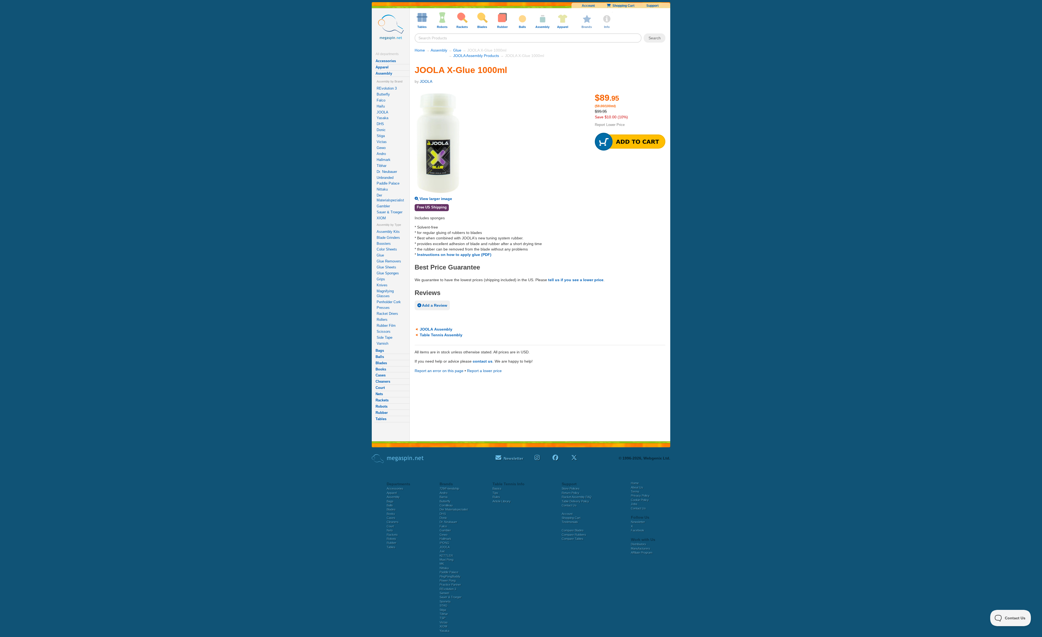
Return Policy (570, 493)
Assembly (384, 73)
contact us (483, 361)
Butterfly (383, 94)
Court (380, 388)
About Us (637, 487)
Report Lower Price (610, 125)
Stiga (381, 136)
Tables (381, 419)
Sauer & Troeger (389, 212)
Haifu (381, 106)
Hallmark (383, 160)
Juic (442, 551)
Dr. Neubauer (387, 172)
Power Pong (448, 580)
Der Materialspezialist (390, 197)
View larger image (435, 199)
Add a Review (434, 305)
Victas (382, 142)
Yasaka (382, 118)
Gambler (383, 206)
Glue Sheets (386, 267)
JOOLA (382, 112)
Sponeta (445, 601)
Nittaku (382, 189)
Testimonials (570, 522)
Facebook (637, 530)
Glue (380, 255)
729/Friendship (449, 488)
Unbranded (385, 178)
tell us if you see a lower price (575, 280)
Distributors (638, 544)
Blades (381, 363)
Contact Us (569, 505)
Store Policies (571, 488)
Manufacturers (640, 548)
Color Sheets (387, 249)
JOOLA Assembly (436, 329)
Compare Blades (573, 530)
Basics (497, 488)
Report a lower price (484, 371)
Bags (380, 350)
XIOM (381, 218)
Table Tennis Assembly (441, 335)
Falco (381, 100)
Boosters (384, 244)
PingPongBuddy (450, 576)
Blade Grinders (388, 238)
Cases (381, 375)
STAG (443, 605)
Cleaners (383, 381)
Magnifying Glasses (385, 293)
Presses (383, 308)
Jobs (634, 504)
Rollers (382, 320)
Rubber (382, 413)
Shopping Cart (622, 6)
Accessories (386, 61)
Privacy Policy (640, 495)
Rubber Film (386, 326)
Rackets (382, 400)
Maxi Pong (446, 559)
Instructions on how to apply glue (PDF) (454, 254)
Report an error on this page (439, 371)
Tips (495, 493)
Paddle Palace (388, 183)
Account (588, 6)
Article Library (502, 501)
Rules (496, 497)
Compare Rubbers (574, 534)
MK (442, 563)
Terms (635, 491)
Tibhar (381, 166)
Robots (381, 406)
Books (381, 369)
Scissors (383, 331)
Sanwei (444, 593)
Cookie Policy (640, 500)
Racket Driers (387, 314)
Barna (443, 497)
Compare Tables (572, 538)
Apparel (382, 67)
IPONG (444, 542)
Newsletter (638, 522)
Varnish (382, 343)
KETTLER (446, 555)
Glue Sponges (388, 273)
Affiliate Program (641, 552)
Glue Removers (389, 261)
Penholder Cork (389, 302)
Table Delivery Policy (575, 501)
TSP (442, 618)
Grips (381, 279)
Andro (381, 154)
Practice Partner (450, 584)
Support (652, 6)
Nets (379, 394)
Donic (381, 130)
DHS (380, 124)
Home (420, 50)
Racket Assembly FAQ (577, 497)
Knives (382, 285)
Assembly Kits (388, 232)
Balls (380, 357)
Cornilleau (446, 505)
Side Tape (384, 337)
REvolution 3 (387, 88)
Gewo (381, 148)
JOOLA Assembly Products (476, 55)
